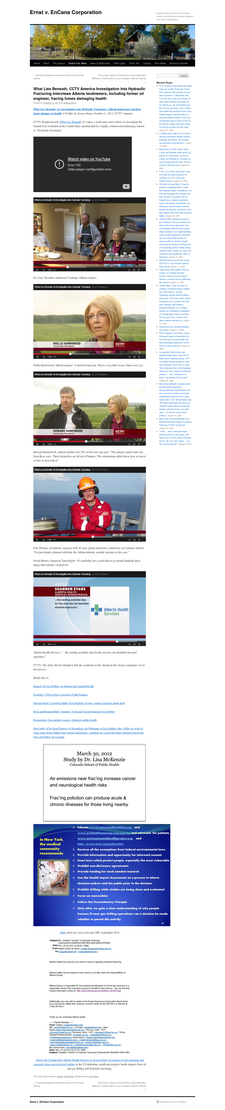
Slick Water (160, 63)
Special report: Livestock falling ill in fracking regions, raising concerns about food (79, 703)
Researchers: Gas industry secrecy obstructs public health (65, 720)
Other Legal (119, 63)
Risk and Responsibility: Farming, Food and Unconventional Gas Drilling (74, 711)
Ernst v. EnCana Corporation (66, 12)
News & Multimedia (100, 63)
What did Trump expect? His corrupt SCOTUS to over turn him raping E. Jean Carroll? (174, 263)
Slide (63, 932)
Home (37, 63)
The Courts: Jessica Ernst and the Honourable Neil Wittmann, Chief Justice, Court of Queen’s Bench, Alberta (119, 78)
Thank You (134, 63)
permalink (93, 1076)
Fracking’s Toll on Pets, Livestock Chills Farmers (60, 694)
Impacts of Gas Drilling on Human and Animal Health (63, 686)
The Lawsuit (59, 63)
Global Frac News (78, 63)
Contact (147, 63)
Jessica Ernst (69, 102)
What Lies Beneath (70, 122)
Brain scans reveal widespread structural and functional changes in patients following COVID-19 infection (175, 421)
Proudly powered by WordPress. (173, 1101)
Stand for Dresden (179, 63)
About (46, 63)
